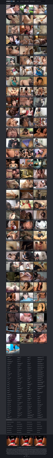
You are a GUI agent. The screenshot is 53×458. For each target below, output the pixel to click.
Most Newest (27, 1)
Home (18, 1)
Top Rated (22, 1)
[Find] (46, 1)
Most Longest (33, 1)
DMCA (26, 456)
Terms (24, 456)
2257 (28, 456)
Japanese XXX (10, 1)
